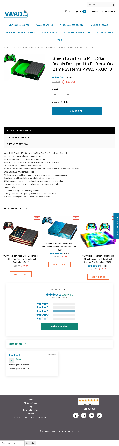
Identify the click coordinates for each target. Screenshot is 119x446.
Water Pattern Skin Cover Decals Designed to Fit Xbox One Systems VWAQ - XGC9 (59, 247)
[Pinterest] (91, 415)
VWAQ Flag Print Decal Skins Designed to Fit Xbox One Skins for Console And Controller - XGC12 (20, 259)
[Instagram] (83, 415)
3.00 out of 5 (67, 295)
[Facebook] (76, 415)
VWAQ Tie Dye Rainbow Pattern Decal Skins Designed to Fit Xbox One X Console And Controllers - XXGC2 (98, 259)
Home (6, 47)
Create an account (107, 11)
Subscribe (30, 443)
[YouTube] (99, 415)
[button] (58, 77)
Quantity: (56, 89)
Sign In (93, 11)
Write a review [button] (59, 326)
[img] (14, 355)
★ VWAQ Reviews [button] (117, 226)
